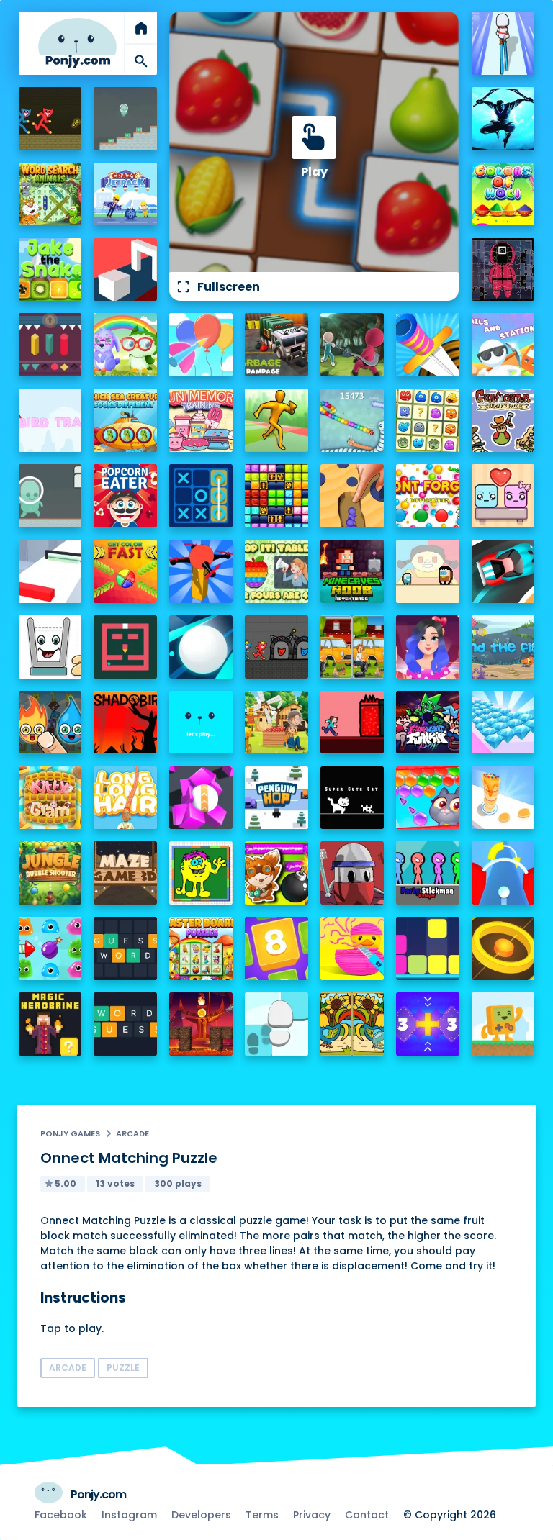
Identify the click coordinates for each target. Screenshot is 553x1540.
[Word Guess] (125, 1024)
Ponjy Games (70, 1133)
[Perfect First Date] (427, 647)
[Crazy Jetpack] (125, 194)
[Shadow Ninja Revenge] (503, 118)
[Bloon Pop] (201, 344)
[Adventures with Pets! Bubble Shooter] (427, 798)
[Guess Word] (125, 948)
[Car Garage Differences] (352, 647)
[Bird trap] (50, 420)
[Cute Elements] (50, 722)
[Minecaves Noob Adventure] (352, 571)
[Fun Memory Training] (201, 420)
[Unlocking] (50, 344)
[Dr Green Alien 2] (50, 495)
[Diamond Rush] (503, 722)
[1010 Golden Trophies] (276, 495)
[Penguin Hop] (276, 798)
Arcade (132, 1133)
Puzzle (123, 1368)
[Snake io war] (352, 420)
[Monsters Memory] (427, 420)
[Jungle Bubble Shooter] (50, 873)
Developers (201, 1515)
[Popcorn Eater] (125, 495)
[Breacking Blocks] (427, 948)
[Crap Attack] (352, 873)
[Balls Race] (201, 722)
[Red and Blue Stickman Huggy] (50, 118)
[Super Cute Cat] (352, 798)
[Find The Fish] (503, 647)
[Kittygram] (50, 798)
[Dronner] (201, 571)
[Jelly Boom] (50, 948)
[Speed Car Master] (503, 571)
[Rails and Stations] (503, 344)
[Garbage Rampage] (276, 344)
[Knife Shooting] (427, 344)
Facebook (61, 1515)
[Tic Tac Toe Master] (201, 495)
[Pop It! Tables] (276, 571)
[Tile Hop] (276, 1024)
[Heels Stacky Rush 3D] (503, 43)
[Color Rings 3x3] (503, 948)
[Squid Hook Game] (352, 344)
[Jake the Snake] (50, 270)
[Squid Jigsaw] (503, 270)
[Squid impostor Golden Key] (427, 571)
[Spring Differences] (352, 1024)
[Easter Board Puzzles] (201, 948)
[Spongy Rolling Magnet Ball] (201, 798)
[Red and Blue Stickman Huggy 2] (276, 647)
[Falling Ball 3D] (201, 647)
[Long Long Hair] (125, 798)
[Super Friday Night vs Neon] (427, 722)
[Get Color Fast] (125, 571)
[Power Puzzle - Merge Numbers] (276, 948)
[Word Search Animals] (50, 194)
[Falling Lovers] (503, 495)
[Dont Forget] (427, 495)
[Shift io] (50, 571)
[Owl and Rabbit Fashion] (125, 344)
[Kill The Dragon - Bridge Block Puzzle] (201, 1024)
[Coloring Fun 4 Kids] (201, 873)
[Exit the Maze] (125, 647)
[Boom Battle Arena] (276, 873)
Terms (262, 1515)
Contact (367, 1515)
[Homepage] (78, 43)
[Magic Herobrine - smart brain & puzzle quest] (50, 1024)
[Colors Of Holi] (503, 194)
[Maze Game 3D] (125, 873)
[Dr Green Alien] (125, 118)
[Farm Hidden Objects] (276, 722)
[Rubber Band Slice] (352, 948)
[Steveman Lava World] (352, 722)
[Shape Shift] (125, 270)
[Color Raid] (352, 495)
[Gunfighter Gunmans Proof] (503, 420)
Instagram (129, 1515)
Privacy (312, 1515)
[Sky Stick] (276, 420)
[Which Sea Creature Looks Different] (125, 420)
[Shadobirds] (125, 722)
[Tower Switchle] (503, 873)
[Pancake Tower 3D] (503, 798)
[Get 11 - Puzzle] (427, 1024)
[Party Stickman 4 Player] (427, 873)
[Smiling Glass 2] (50, 647)
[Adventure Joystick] (503, 1024)
